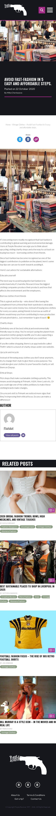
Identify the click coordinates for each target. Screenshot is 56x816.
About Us (15, 795)
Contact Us (36, 798)
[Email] (23, 435)
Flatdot (8, 428)
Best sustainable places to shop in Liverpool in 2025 (27, 587)
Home (8, 124)
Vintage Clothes (18, 124)
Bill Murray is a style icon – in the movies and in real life (28, 723)
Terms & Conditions (36, 795)
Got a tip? (19, 798)
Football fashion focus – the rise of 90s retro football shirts (27, 657)
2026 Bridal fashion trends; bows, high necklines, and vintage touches (22, 517)
